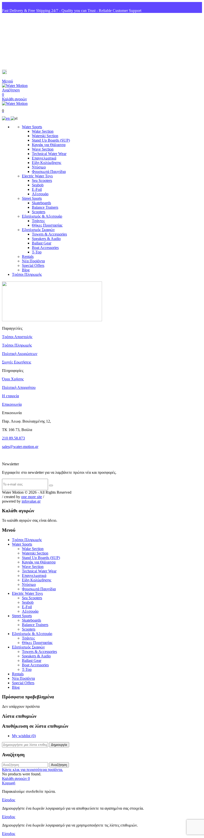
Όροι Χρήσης (13, 379)
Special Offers (33, 265)
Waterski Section (45, 136)
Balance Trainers (45, 207)
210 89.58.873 (13, 438)
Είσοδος (8, 800)
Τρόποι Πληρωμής (27, 274)
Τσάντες (38, 221)
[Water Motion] (15, 85)
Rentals (28, 256)
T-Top (37, 252)
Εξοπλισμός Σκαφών (38, 230)
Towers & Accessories (49, 234)
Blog (26, 270)
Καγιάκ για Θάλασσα (48, 145)
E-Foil (37, 189)
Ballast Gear (41, 243)
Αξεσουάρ (40, 194)
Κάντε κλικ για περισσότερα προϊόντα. (32, 769)
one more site (31, 497)
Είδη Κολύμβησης (46, 162)
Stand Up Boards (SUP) (51, 140)
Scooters (38, 212)
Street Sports (32, 198)
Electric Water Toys (37, 176)
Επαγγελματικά (44, 158)
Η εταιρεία (10, 396)
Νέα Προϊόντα (33, 261)
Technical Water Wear (49, 154)
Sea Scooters (42, 180)
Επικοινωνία (12, 404)
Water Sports (32, 127)
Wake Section (42, 131)
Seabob (38, 185)
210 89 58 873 (20, 41)
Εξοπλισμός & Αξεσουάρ (42, 216)
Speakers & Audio (46, 239)
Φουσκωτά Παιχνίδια (49, 171)
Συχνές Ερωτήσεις (16, 362)
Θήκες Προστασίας (47, 225)
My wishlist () (24, 736)
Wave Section (42, 149)
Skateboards (41, 203)
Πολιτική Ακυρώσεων (19, 354)
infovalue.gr (31, 501)
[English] (6, 118)
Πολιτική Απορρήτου (19, 387)
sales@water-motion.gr (27, 73)
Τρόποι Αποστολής (17, 337)
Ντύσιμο (39, 167)
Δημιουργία (59, 745)
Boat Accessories (45, 247)
